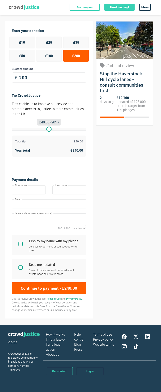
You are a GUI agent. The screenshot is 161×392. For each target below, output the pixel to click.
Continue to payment (49, 288)
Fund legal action (53, 347)
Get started (59, 371)
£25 (49, 42)
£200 (76, 55)
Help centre (78, 337)
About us (52, 354)
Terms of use (102, 334)
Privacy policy (103, 339)
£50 (22, 55)
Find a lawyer (56, 339)
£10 (22, 42)
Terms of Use (53, 298)
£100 (49, 55)
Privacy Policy (74, 298)
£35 (76, 42)
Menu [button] (145, 7)
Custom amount (22, 69)
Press (78, 349)
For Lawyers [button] (85, 7)
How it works (55, 334)
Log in (89, 371)
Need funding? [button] (119, 7)
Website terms (103, 344)
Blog (77, 344)
